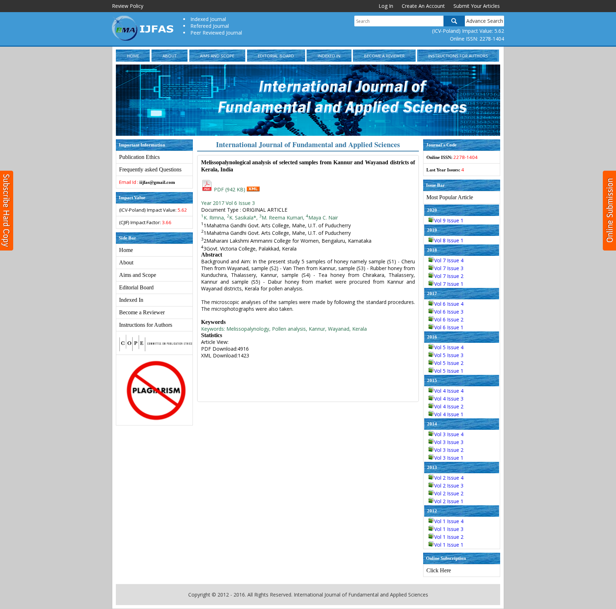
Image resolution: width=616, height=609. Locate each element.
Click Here (438, 570)
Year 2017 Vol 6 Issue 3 (228, 203)
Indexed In (329, 55)
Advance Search (484, 20)
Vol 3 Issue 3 (448, 442)
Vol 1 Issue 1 (448, 544)
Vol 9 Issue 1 (448, 220)
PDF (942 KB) (229, 189)
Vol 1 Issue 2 (448, 536)
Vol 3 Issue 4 (448, 434)
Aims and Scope (217, 55)
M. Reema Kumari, (281, 217)
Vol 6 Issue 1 (448, 327)
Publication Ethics (139, 157)
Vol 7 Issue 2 (448, 276)
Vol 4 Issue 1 (448, 414)
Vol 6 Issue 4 (448, 303)
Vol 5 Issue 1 (448, 370)
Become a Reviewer (384, 55)
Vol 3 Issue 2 (448, 450)
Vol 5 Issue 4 (448, 347)
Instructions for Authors (458, 55)
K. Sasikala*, (243, 217)
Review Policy (127, 5)
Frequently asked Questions (150, 169)
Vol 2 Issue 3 (448, 485)
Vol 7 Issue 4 (448, 260)
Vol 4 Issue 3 (448, 398)
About (170, 55)
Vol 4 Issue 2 (448, 406)
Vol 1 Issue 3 (448, 529)
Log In (386, 5)
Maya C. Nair (322, 217)
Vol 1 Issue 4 (448, 521)
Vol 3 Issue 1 (448, 457)
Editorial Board (276, 55)
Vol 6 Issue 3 (448, 311)
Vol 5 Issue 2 (448, 363)
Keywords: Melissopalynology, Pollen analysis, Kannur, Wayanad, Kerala (284, 328)
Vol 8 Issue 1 (448, 240)
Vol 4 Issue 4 (448, 390)
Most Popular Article (449, 197)
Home (133, 55)
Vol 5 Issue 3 (448, 355)
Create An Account (423, 5)
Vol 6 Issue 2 (448, 319)
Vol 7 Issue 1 (448, 283)
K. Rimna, (214, 217)
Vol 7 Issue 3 (448, 268)
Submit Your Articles (476, 5)
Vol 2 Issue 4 (448, 477)
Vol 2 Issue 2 (448, 493)
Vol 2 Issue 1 (448, 501)
